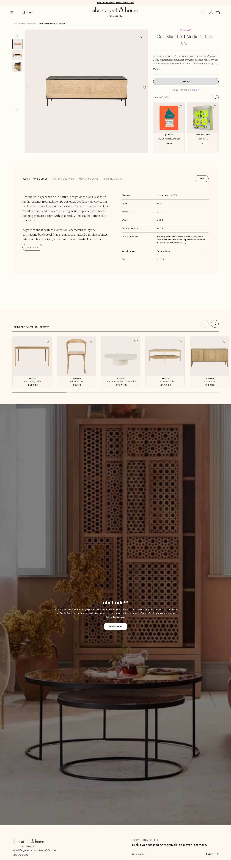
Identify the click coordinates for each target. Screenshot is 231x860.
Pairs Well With (160, 97)
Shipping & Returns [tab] (63, 179)
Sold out (186, 81)
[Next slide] (17, 109)
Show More (32, 247)
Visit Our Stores (20, 854)
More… (156, 69)
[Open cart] (218, 12)
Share (202, 178)
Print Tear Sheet (112, 179)
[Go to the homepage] (115, 15)
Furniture (22, 23)
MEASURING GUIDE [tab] (88, 179)
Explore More (115, 626)
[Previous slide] (17, 36)
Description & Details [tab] (34, 179)
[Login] (211, 12)
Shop (14, 23)
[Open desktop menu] (12, 12)
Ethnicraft (32, 23)
